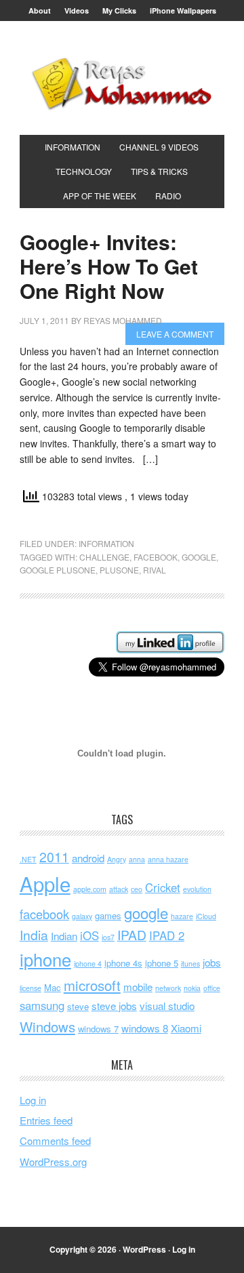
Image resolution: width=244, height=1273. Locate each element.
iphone (45, 959)
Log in (33, 1100)
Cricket (162, 887)
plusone (119, 569)
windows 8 (144, 1028)
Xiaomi (186, 1028)
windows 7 (98, 1028)
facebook (156, 557)
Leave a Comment (175, 334)
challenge (104, 557)
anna (137, 859)
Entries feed (46, 1120)
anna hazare (168, 859)
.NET (28, 859)
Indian (64, 936)
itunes (190, 963)
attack (118, 889)
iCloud (206, 916)
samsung (42, 1005)
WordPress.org (53, 1161)
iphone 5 (161, 962)
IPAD (131, 934)
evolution (197, 889)
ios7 (108, 937)
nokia (192, 988)
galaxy (82, 916)
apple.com (89, 889)
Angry (116, 859)
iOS (89, 935)
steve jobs (114, 1005)
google (199, 557)
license (30, 988)
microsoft (92, 985)
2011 (54, 856)
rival (154, 569)
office (211, 988)
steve (78, 1006)
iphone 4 (88, 963)
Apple (45, 883)
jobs (212, 962)
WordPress (144, 1249)
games (108, 915)
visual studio (167, 1005)
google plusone (58, 569)
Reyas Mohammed (122, 83)
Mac (52, 987)
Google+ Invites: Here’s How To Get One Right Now (109, 266)
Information (106, 543)
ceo (136, 889)
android (88, 858)
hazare (182, 916)
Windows (47, 1026)
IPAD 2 (166, 935)
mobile (137, 986)
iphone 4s (123, 962)
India (34, 934)
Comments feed (55, 1140)
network (168, 988)
